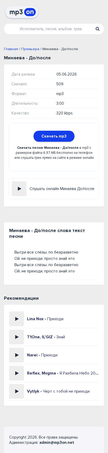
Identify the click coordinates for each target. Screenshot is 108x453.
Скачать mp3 (54, 136)
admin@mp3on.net (56, 442)
